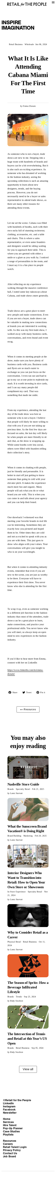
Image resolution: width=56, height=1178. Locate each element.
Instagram (9, 1106)
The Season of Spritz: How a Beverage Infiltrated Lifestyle (28, 987)
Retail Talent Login (15, 1147)
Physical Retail (14, 942)
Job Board (9, 1156)
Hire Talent (9, 1125)
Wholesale (29, 44)
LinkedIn (8, 1103)
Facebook (9, 1109)
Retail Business (16, 44)
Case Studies (11, 1131)
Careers (8, 1144)
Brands (10, 789)
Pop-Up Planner (13, 1128)
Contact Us (10, 1153)
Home (6, 1119)
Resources (29, 709)
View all (28, 1069)
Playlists (8, 1134)
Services (8, 1122)
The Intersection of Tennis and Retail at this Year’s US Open (27, 1038)
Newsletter (9, 1112)
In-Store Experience (16, 891)
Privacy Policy (12, 1150)
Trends (19, 996)
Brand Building (14, 836)
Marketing (28, 836)
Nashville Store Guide (23, 784)
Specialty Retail (23, 789)
